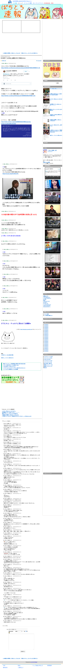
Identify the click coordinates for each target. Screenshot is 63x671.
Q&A (19, 665)
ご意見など (20, 667)
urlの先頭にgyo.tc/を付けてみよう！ (22, 1)
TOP (4, 665)
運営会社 (5, 667)
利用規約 (49, 665)
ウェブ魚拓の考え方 (37, 665)
